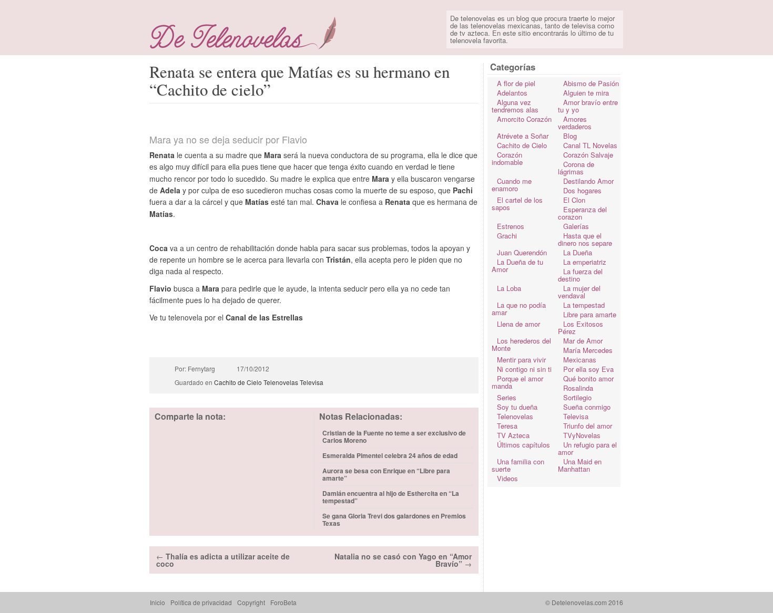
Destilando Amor (588, 181)
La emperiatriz (584, 262)
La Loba (509, 288)
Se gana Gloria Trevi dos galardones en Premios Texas (394, 519)
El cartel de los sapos (517, 203)
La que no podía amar (519, 308)
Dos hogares (582, 190)
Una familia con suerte (518, 465)
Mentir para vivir (521, 360)
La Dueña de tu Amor (517, 265)
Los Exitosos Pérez (580, 327)
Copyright (251, 602)
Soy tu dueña (517, 407)
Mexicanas (579, 360)
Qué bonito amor (588, 378)
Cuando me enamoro (512, 184)
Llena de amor (518, 324)
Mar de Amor (583, 341)
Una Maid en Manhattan (580, 465)
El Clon (574, 200)
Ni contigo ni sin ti (524, 369)
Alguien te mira (586, 93)
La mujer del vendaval (579, 291)
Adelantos (512, 93)
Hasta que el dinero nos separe (585, 239)
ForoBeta (283, 602)
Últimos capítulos (523, 445)
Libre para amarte (589, 314)
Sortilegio (577, 397)
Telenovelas (280, 382)
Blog (570, 136)
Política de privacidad (201, 602)
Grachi (507, 236)
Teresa (507, 426)
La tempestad (584, 305)
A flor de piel (516, 83)
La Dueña (577, 252)
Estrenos (510, 226)
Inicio (157, 602)
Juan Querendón (522, 252)
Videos (507, 478)
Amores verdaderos (575, 122)
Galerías (576, 226)
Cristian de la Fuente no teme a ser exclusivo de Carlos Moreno (394, 436)
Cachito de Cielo (238, 382)
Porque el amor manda (517, 382)
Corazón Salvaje (588, 155)
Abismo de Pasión (591, 83)
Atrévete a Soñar (522, 136)
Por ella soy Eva (588, 369)
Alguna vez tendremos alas (515, 106)
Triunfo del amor (587, 426)
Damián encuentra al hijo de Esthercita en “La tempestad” (390, 497)
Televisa (311, 382)
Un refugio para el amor (587, 448)
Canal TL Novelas (590, 145)
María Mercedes (588, 350)
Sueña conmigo (587, 407)
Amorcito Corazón (524, 119)
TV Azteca (513, 435)
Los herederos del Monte (521, 344)
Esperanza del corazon (582, 213)
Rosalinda (578, 388)
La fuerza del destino (580, 275)
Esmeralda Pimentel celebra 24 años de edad (389, 455)
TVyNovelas (582, 435)
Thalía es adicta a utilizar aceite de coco (223, 560)
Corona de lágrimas (576, 167)
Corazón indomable (507, 158)
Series (506, 397)
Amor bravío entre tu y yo (588, 106)
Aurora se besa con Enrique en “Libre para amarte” (386, 474)
